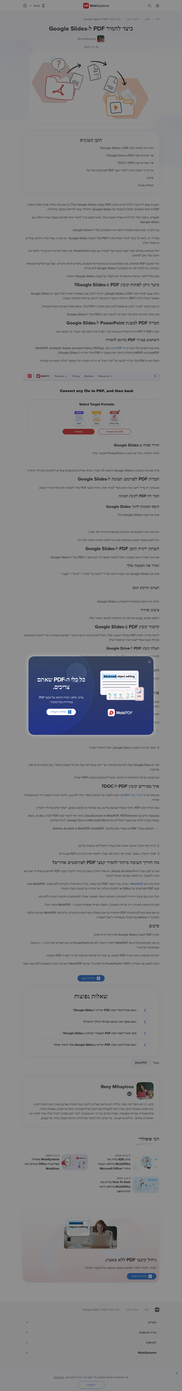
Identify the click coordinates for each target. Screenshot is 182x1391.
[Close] (149, 662)
